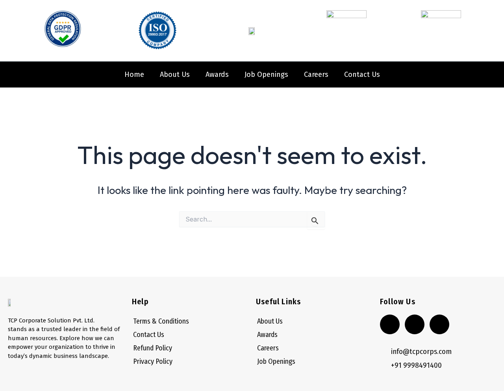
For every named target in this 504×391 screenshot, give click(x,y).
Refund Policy (152, 348)
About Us (175, 74)
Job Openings (266, 74)
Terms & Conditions (161, 321)
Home (134, 74)
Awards (217, 74)
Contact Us (362, 74)
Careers (316, 74)
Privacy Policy (152, 361)
